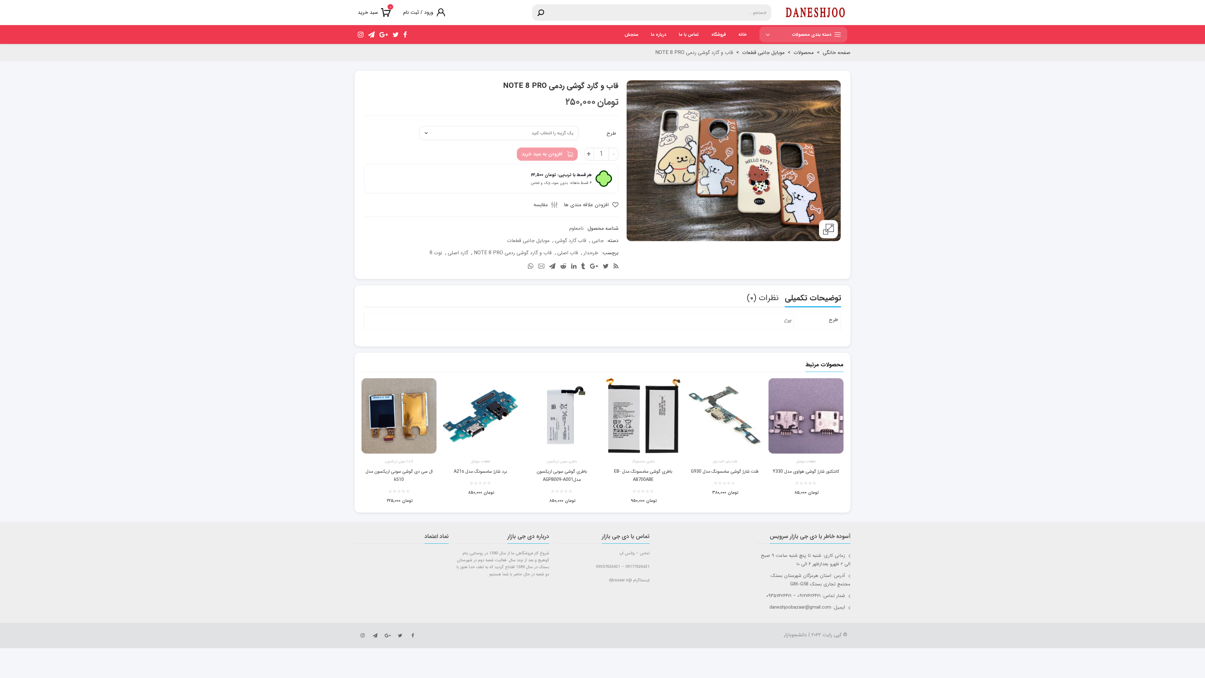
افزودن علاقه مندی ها (587, 205)
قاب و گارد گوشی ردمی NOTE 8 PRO (513, 253)
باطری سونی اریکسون (562, 461)
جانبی (598, 241)
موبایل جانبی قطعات (763, 52)
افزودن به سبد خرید (542, 154)
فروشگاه (718, 34)
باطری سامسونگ (643, 461)
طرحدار (591, 253)
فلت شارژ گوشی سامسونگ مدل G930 (724, 471)
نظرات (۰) (763, 298)
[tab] (813, 300)
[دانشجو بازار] (815, 12)
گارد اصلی (458, 253)
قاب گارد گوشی (570, 241)
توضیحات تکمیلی (813, 298)
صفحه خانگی (836, 52)
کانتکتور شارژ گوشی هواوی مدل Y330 (806, 471)
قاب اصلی (567, 253)
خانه (742, 34)
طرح (611, 133)
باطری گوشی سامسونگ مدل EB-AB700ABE (643, 475)
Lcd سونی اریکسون (399, 461)
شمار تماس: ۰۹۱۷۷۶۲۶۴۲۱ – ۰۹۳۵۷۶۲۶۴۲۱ (805, 596)
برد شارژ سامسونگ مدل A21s (480, 471)
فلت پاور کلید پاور (725, 461)
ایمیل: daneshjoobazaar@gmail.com (807, 607)
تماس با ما (689, 34)
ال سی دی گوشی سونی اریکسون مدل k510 (399, 475)
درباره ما (658, 34)
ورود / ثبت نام (418, 12)
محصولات (804, 52)
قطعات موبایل (805, 461)
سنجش (631, 34)
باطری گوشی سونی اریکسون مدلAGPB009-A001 (562, 475)
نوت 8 (436, 253)
